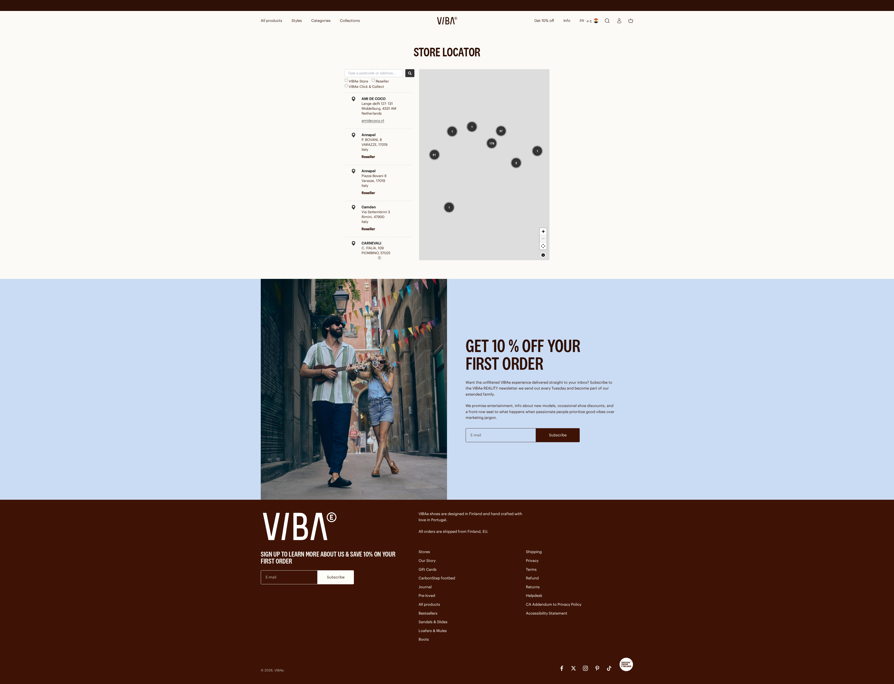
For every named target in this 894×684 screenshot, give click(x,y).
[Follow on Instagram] (585, 668)
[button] (452, 131)
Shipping (534, 551)
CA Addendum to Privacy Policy (553, 604)
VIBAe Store (358, 81)
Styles (296, 20)
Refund (532, 578)
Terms (531, 569)
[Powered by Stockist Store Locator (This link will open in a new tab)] (379, 258)
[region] (484, 164)
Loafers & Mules (433, 630)
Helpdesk (534, 595)
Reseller (382, 81)
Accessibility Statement (546, 613)
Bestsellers (428, 613)
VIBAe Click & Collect (366, 86)
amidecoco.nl (373, 120)
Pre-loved (427, 595)
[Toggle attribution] (543, 255)
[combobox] (374, 73)
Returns (533, 587)
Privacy (532, 560)
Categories (321, 20)
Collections (350, 20)
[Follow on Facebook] (562, 668)
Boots (424, 639)
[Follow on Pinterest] (597, 668)
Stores (424, 551)
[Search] (409, 73)
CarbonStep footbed (437, 578)
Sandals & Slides (433, 621)
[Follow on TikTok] (609, 668)
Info (566, 20)
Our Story (427, 560)
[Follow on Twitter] (573, 668)
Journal (425, 587)
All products (271, 20)
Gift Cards (428, 569)
